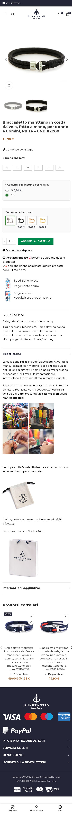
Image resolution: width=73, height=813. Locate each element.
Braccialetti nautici (14, 335)
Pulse (20, 321)
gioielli (19, 339)
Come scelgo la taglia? (20, 149)
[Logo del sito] (36, 13)
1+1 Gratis (30, 321)
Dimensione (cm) (14, 158)
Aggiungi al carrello (35, 241)
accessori (15, 327)
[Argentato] (10, 222)
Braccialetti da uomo (16, 331)
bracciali (32, 335)
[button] (6, 59)
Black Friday (45, 321)
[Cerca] (12, 14)
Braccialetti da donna (51, 327)
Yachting (47, 339)
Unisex (37, 339)
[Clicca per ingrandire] (9, 85)
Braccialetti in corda (43, 331)
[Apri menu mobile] (4, 14)
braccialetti (29, 327)
